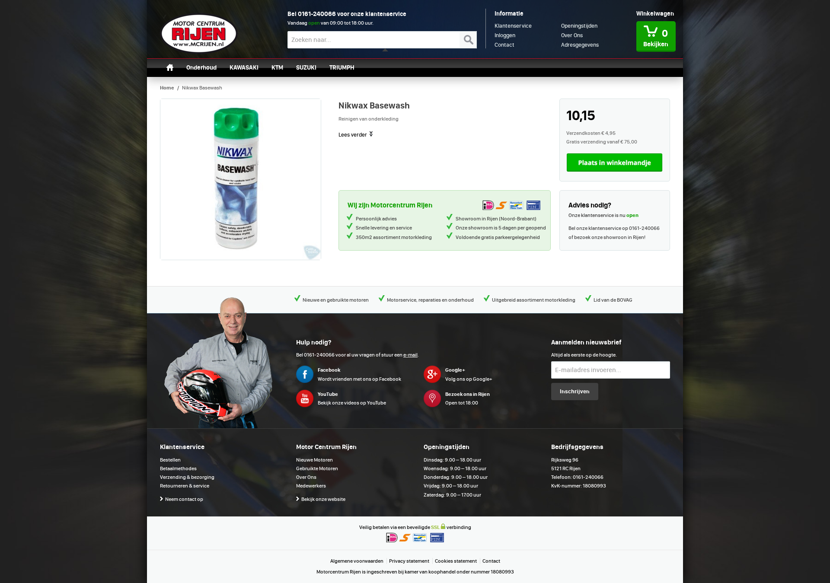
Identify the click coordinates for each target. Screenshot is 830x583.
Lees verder (353, 134)
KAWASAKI (244, 67)
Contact (491, 561)
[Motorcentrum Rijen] (199, 33)
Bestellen (170, 460)
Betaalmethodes (178, 468)
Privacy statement (409, 561)
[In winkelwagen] (614, 162)
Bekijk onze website (323, 499)
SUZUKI (306, 67)
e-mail (410, 355)
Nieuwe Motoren (314, 460)
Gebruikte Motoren (317, 468)
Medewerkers (311, 486)
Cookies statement (456, 561)
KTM (277, 67)
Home (167, 88)
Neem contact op (184, 499)
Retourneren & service (184, 486)
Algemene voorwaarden (356, 561)
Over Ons (306, 477)
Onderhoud (201, 67)
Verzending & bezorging (187, 477)
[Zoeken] (468, 39)
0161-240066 (317, 14)
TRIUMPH (341, 67)
